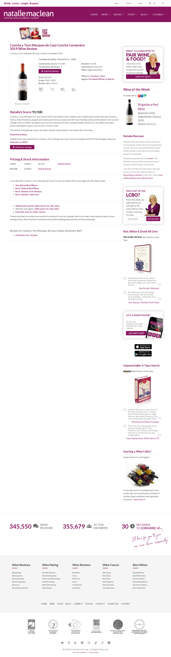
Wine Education (108, 585)
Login (140, 3)
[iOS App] (143, 346)
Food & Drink (77, 585)
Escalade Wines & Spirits (101, 79)
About (116, 3)
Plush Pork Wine (18, 134)
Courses (158, 14)
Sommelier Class (109, 588)
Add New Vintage (23, 147)
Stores (74, 582)
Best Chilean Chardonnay (28, 191)
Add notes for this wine (47, 208)
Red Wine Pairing (48, 582)
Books (118, 14)
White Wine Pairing (49, 585)
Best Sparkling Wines (140, 582)
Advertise (113, 604)
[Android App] (143, 353)
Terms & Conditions (80, 652)
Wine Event (107, 573)
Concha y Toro (97, 76)
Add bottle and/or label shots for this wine (37, 206)
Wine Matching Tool (49, 576)
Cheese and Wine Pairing (51, 579)
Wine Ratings (16, 573)
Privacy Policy (94, 652)
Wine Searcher (17, 576)
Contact (128, 3)
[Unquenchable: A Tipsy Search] (143, 391)
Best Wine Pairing (48, 573)
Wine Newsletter (18, 579)
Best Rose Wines (139, 579)
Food (131, 14)
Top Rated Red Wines (26, 185)
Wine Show (107, 576)
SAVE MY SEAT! (143, 76)
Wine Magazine (108, 582)
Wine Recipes (47, 588)
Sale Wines (76, 588)
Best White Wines (139, 576)
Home (94, 14)
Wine (105, 14)
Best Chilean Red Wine (27, 188)
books (150, 158)
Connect (78, 604)
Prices (74, 576)
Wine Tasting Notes (19, 582)
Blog (144, 14)
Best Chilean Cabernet (27, 194)
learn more (138, 499)
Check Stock (64, 164)
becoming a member (132, 175)
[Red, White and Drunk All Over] (143, 259)
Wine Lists (16, 585)
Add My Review (51, 71)
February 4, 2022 (18, 142)
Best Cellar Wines (139, 588)
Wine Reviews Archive (20, 588)
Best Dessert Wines (140, 585)
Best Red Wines (138, 573)
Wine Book (106, 579)
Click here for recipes (26, 235)
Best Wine (76, 573)
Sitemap (125, 604)
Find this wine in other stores (30, 212)
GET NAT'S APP (136, 333)
